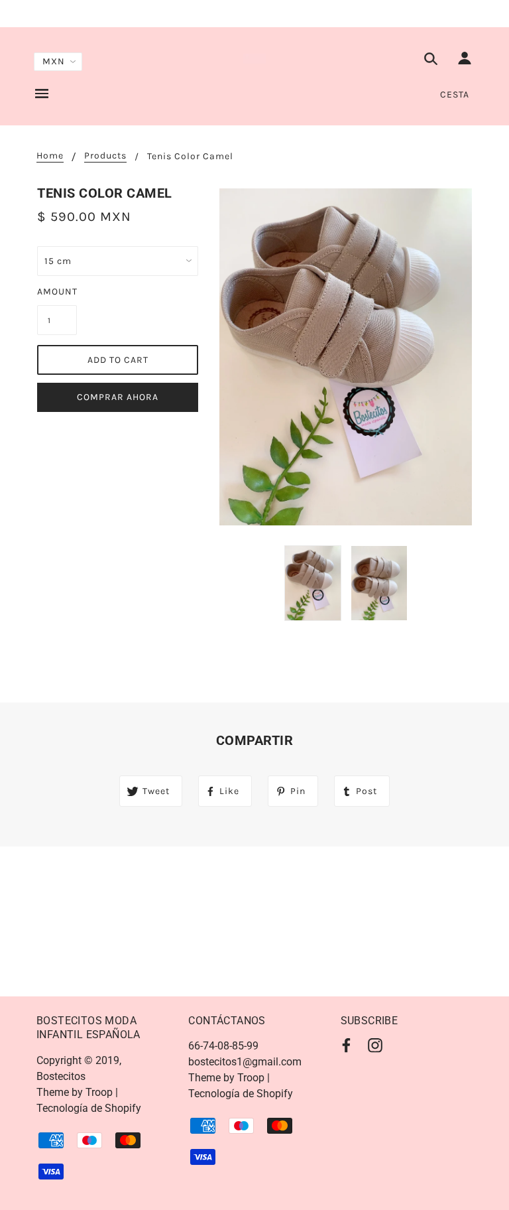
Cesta (454, 94)
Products (105, 156)
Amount (57, 291)
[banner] (254, 58)
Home (50, 156)
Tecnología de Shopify (88, 1108)
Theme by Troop (74, 1092)
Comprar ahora (117, 397)
